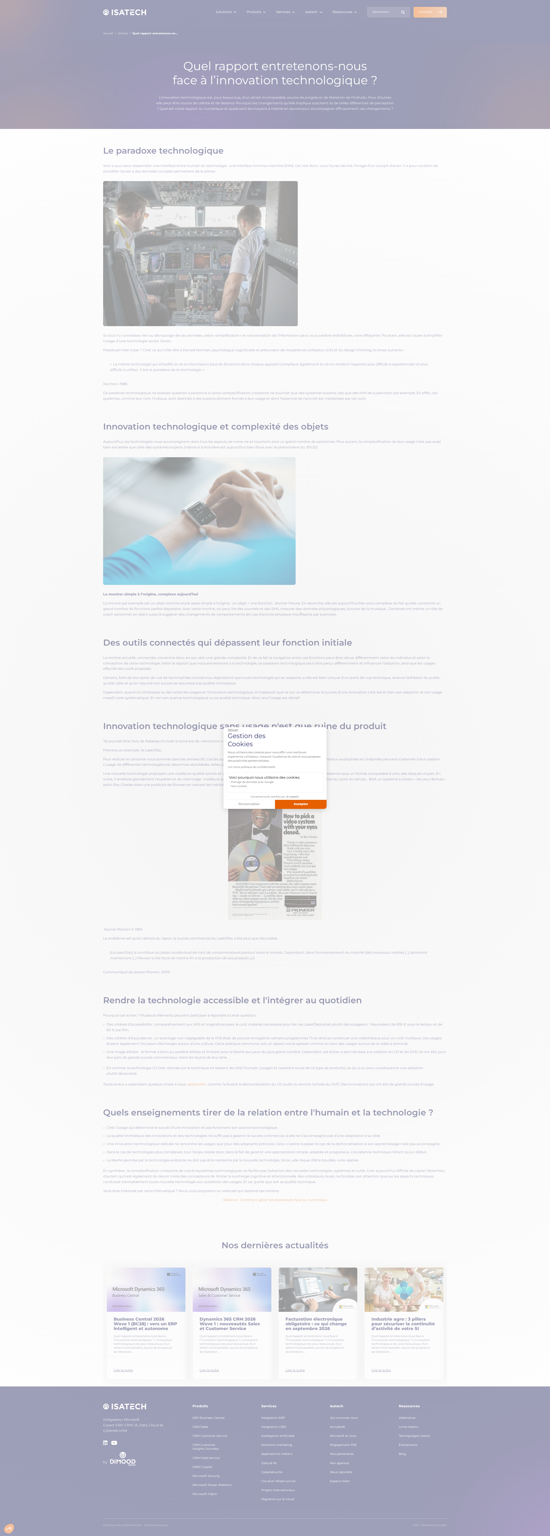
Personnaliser (249, 804)
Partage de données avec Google (252, 782)
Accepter (301, 804)
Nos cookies (239, 786)
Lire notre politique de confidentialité (251, 767)
